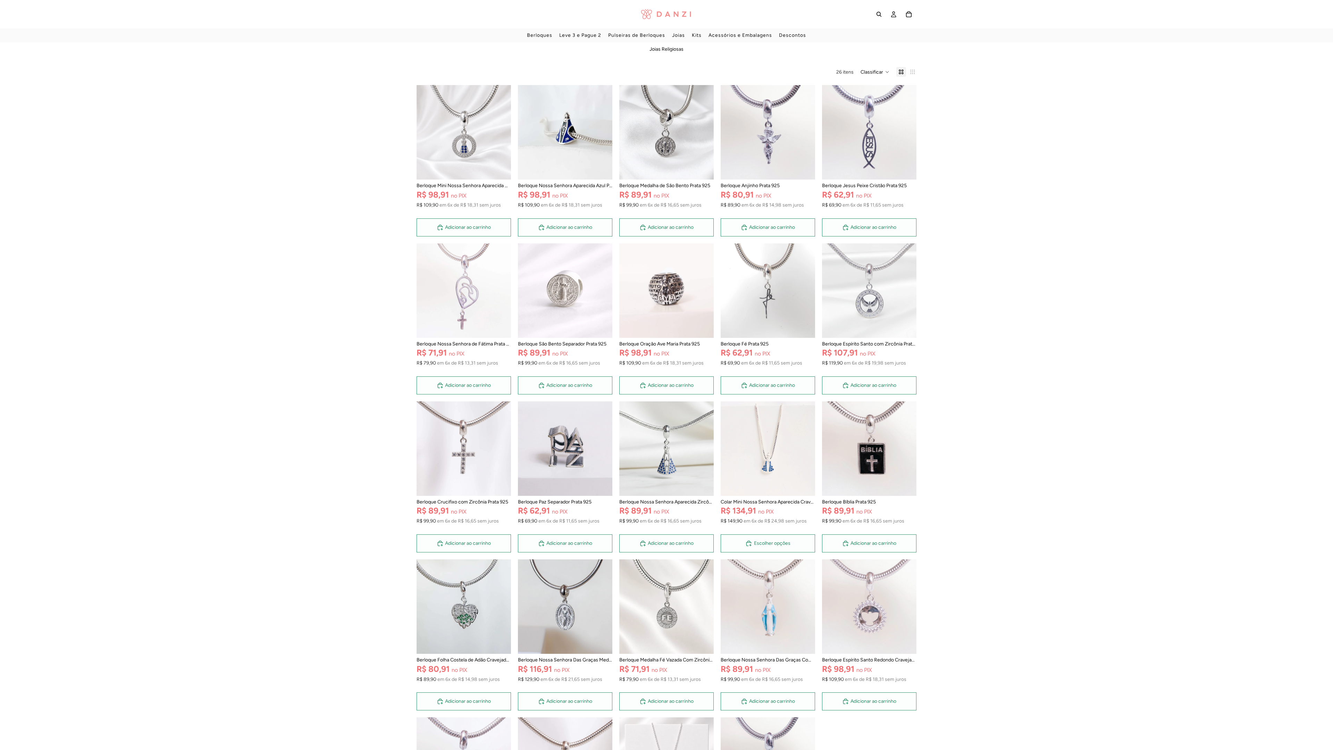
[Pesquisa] (879, 14)
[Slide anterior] (427, 132)
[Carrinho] (908, 14)
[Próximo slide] (500, 132)
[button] (875, 72)
